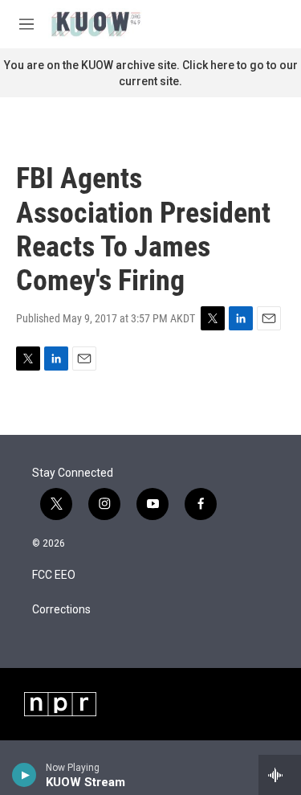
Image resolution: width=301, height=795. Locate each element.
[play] (24, 775)
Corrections (61, 610)
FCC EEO (53, 575)
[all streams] (279, 775)
